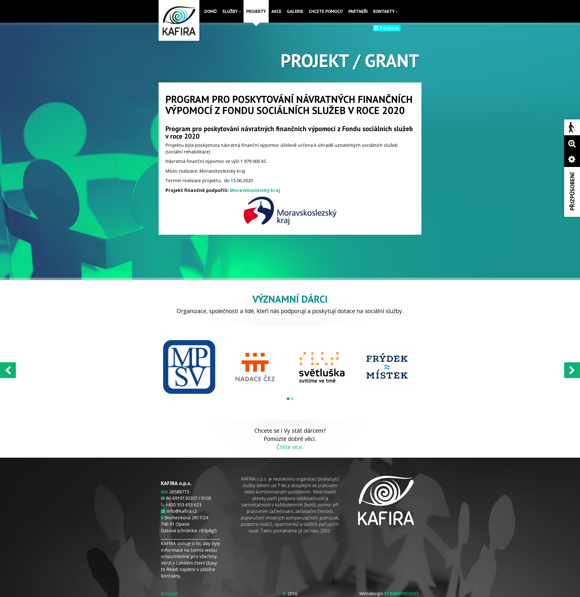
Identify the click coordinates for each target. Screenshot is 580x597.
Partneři (358, 11)
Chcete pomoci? (326, 11)
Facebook (389, 28)
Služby (230, 11)
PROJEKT (401, 593)
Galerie (295, 11)
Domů (210, 11)
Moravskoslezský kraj (255, 190)
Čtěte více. (290, 447)
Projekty (256, 11)
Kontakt (169, 593)
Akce (276, 11)
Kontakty (384, 11)
